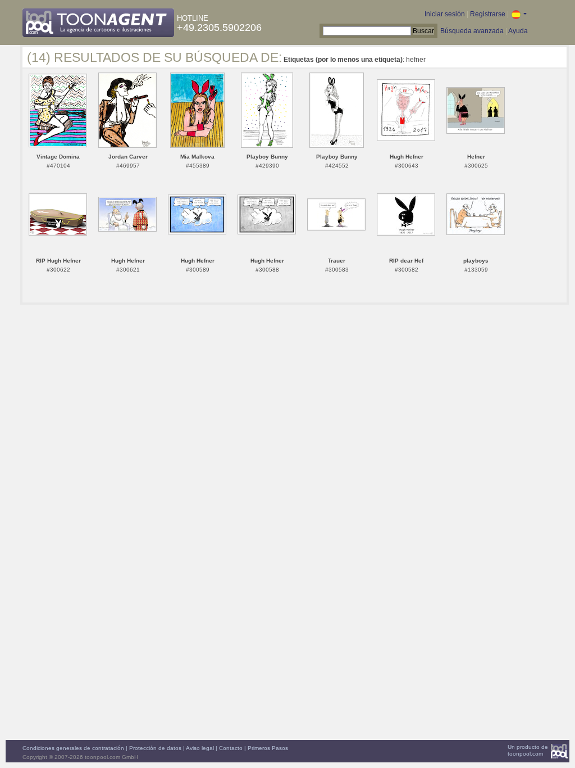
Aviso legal (200, 748)
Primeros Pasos (268, 748)
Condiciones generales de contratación (73, 748)
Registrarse (487, 14)
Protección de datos (155, 748)
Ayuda (518, 31)
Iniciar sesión (445, 14)
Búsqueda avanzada (472, 31)
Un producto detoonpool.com (528, 750)
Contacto (231, 748)
